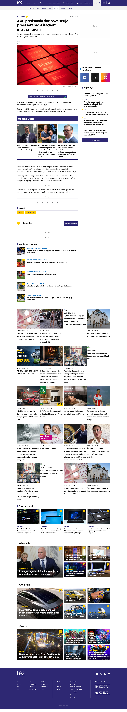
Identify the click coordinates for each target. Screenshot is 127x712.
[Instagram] (105, 77)
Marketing (73, 682)
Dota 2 (21, 651)
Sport (19, 684)
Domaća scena (94, 634)
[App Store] (102, 692)
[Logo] (20, 3)
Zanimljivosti (71, 594)
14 (23, 284)
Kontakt (72, 697)
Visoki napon (24, 607)
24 (23, 272)
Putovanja (32, 684)
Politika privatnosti (76, 689)
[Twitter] (95, 77)
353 (23, 295)
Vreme (59, 689)
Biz (18, 687)
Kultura (31, 687)
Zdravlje (32, 682)
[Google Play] (102, 686)
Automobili (44, 687)
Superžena (32, 689)
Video (58, 682)
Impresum (73, 684)
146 (23, 248)
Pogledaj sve (95, 140)
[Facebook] (84, 77)
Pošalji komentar (71, 223)
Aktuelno (92, 553)
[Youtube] (109, 674)
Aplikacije (73, 692)
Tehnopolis (44, 684)
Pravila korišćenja (76, 687)
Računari (21, 16)
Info (18, 682)
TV (57, 684)
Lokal (42, 689)
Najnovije (29, 3)
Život (19, 689)
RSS (71, 694)
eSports (43, 682)
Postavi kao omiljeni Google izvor (41, 97)
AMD (21, 213)
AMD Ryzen (30, 213)
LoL (67, 636)
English (59, 687)
